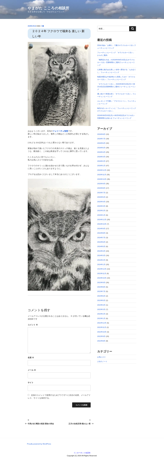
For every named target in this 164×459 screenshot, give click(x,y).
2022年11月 (101, 327)
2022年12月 (101, 323)
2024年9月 (101, 229)
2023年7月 (101, 291)
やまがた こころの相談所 (48, 8)
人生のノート (102, 361)
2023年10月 (101, 278)
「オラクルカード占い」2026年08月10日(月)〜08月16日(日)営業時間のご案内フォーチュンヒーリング (116, 86)
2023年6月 (101, 296)
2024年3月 (101, 255)
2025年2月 (101, 210)
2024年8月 (101, 233)
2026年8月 (101, 134)
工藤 (42, 26)
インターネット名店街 (82, 453)
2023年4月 (101, 305)
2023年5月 (101, 300)
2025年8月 (101, 188)
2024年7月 (101, 238)
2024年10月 (101, 224)
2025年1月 (101, 215)
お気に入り (101, 357)
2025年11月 (101, 175)
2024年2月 (101, 260)
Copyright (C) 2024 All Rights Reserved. (82, 456)
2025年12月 (101, 170)
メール (32, 370)
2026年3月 (101, 157)
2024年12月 (101, 219)
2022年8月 (101, 341)
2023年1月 (101, 318)
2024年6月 (101, 242)
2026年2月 (101, 161)
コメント (33, 325)
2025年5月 (101, 197)
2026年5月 (101, 148)
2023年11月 (101, 273)
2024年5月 (101, 246)
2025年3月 (101, 206)
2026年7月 (101, 139)
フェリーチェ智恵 (60, 131)
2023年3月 (101, 309)
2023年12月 (101, 269)
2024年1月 (101, 264)
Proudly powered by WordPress (39, 444)
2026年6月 (101, 143)
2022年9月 (101, 336)
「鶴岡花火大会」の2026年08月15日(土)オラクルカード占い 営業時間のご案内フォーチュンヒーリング (116, 62)
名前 (31, 358)
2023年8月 (101, 287)
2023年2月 (101, 314)
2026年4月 (101, 152)
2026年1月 (101, 166)
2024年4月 (101, 251)
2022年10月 (101, 332)
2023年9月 (101, 282)
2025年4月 (101, 202)
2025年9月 (101, 184)
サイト (30, 382)
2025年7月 (101, 193)
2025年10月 (101, 179)
